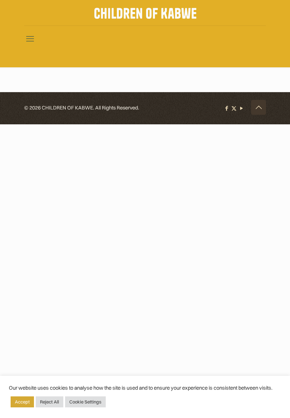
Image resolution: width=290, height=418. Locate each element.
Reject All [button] (49, 402)
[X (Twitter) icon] (234, 108)
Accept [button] (22, 402)
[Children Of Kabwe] (145, 13)
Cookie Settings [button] (85, 402)
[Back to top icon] (258, 107)
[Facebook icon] (226, 108)
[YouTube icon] (241, 108)
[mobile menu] (30, 36)
